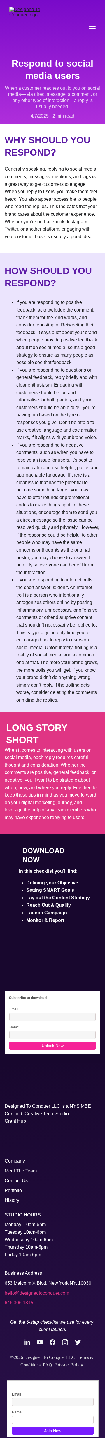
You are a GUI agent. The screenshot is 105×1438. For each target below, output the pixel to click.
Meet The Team (21, 1170)
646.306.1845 (19, 1302)
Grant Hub (15, 1121)
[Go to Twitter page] (78, 1342)
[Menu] (92, 26)
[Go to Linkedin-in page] (30, 1342)
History (12, 1200)
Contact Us (16, 1180)
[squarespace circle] (35, 1142)
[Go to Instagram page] (68, 1342)
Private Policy (69, 1364)
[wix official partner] (67, 1145)
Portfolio (13, 1190)
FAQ (47, 1364)
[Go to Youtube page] (43, 1342)
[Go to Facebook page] (55, 1342)
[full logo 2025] (52, 1092)
